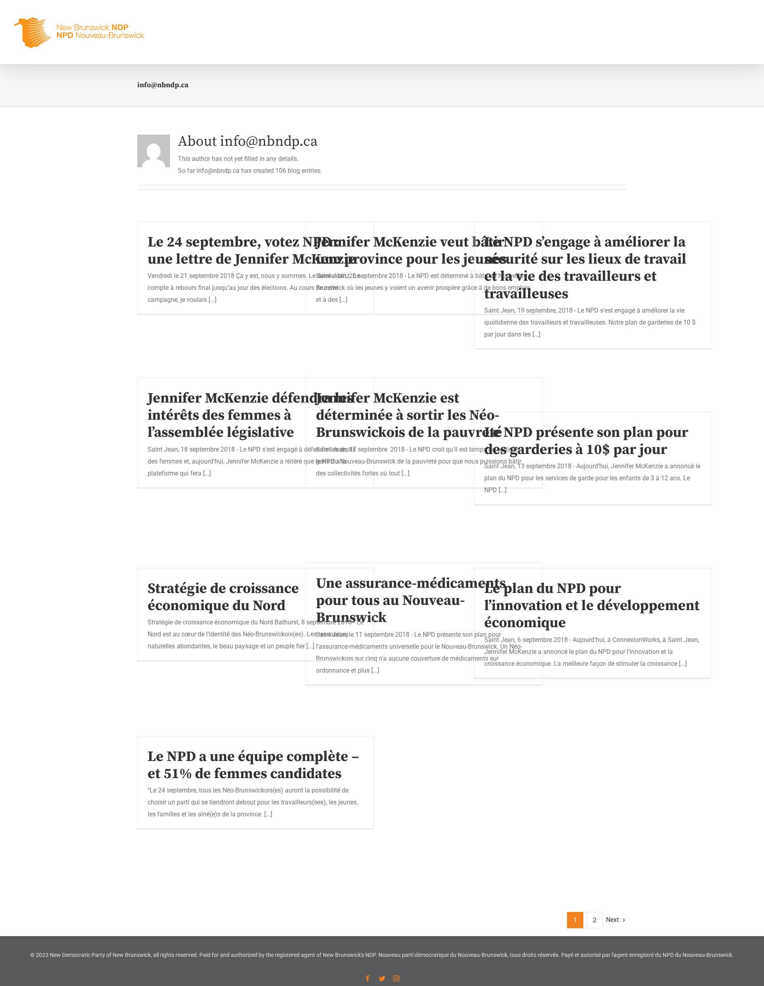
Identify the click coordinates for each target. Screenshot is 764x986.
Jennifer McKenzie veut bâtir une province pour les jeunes (411, 250)
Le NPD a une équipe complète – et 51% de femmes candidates (253, 765)
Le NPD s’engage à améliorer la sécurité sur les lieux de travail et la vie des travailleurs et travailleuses (585, 268)
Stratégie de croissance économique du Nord (223, 597)
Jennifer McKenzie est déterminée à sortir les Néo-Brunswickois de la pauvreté (409, 415)
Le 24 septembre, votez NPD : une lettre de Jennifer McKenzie (252, 250)
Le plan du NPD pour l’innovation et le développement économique (592, 606)
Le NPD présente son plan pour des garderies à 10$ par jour (586, 441)
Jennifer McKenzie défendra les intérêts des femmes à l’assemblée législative (250, 415)
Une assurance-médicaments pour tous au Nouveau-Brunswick (411, 601)
